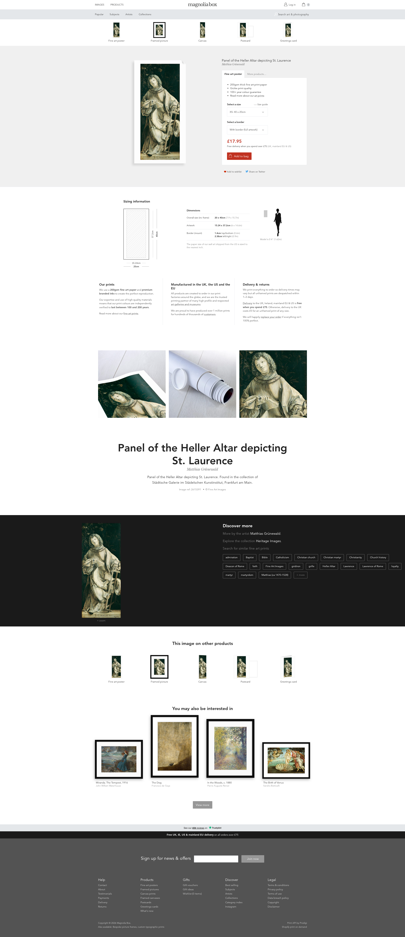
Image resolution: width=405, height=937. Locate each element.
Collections (145, 14)
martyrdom (247, 575)
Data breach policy (278, 898)
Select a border (235, 122)
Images (99, 4)
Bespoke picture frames (125, 926)
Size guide (262, 104)
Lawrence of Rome (372, 566)
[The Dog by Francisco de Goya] (175, 747)
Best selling (231, 885)
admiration (232, 557)
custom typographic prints (151, 926)
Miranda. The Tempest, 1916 (112, 782)
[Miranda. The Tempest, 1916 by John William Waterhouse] (119, 759)
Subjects (114, 14)
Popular (99, 14)
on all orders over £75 (202, 834)
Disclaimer (274, 906)
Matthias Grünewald (233, 64)
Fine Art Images (274, 566)
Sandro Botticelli (271, 785)
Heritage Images (268, 541)
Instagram (230, 906)
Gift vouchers (190, 885)
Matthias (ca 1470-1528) (275, 575)
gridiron (296, 566)
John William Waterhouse (108, 785)
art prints (259, 95)
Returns (102, 906)
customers (209, 314)
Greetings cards (149, 906)
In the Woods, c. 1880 (219, 782)
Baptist (250, 557)
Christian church (306, 557)
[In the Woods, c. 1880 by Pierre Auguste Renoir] (230, 749)
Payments (103, 898)
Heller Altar (329, 566)
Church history (378, 557)
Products (117, 4)
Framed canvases (150, 898)
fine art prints (130, 313)
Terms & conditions (278, 885)
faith (254, 566)
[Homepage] (202, 5)
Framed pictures (149, 889)
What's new (146, 911)
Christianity (355, 557)
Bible (265, 557)
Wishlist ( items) (192, 893)
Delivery (247, 303)
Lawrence (348, 566)
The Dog (157, 782)
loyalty (395, 566)
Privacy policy (275, 889)
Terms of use (275, 893)
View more (202, 805)
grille (311, 566)
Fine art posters (149, 885)
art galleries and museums (185, 304)
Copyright (273, 902)
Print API (291, 923)
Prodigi (303, 923)
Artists (128, 14)
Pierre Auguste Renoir (218, 785)
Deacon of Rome (235, 566)
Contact (102, 885)
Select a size (247, 104)
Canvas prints (148, 893)
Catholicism (282, 557)
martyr (229, 575)
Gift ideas (188, 889)
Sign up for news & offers (166, 858)
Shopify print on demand (294, 926)
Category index (234, 902)
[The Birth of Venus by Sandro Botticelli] (286, 760)
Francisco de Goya (161, 785)
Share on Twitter (257, 171)
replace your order (271, 317)
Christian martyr (332, 557)
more (302, 575)
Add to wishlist (234, 171)
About (101, 889)
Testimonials (105, 893)
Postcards (145, 902)
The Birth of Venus (273, 782)
